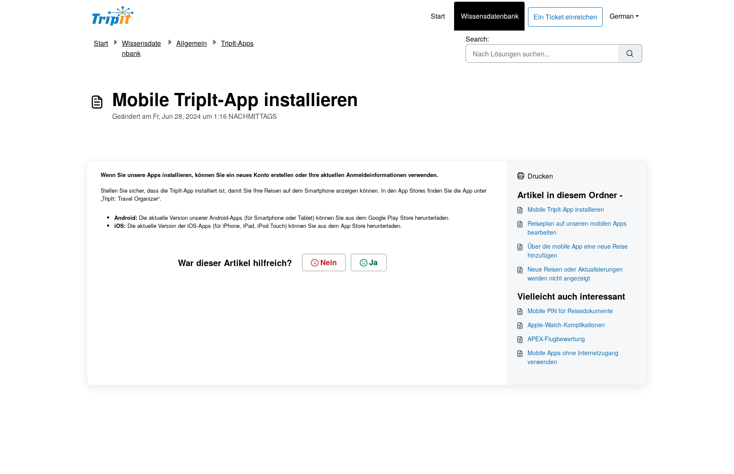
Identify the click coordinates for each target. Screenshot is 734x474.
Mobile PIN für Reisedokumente (570, 310)
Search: (477, 39)
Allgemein (191, 43)
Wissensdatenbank (490, 16)
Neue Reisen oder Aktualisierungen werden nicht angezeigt (575, 273)
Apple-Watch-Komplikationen (566, 324)
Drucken (540, 176)
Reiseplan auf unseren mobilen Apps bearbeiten (577, 227)
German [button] (622, 16)
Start (438, 16)
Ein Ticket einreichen (565, 17)
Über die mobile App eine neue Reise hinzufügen (578, 250)
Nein (328, 262)
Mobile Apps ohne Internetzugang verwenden (573, 357)
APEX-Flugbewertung (556, 338)
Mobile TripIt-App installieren (566, 209)
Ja (373, 262)
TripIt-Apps (237, 43)
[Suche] (630, 53)
